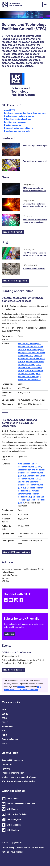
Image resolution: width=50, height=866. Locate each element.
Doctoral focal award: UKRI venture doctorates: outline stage (23, 299)
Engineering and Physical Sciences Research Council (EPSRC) (30, 346)
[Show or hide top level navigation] (45, 4)
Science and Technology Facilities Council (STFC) (31, 500)
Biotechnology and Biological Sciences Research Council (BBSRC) (31, 352)
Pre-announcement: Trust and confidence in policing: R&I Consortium (19, 422)
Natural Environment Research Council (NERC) (28, 494)
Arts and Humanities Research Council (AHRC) (31, 358)
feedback (21, 687)
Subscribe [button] (9, 634)
